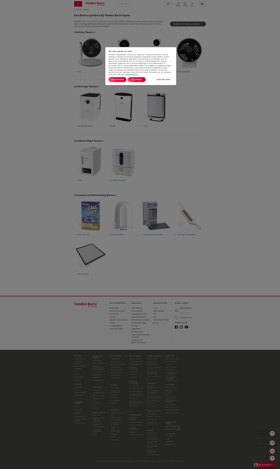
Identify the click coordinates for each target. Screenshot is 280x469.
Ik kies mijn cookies (163, 79)
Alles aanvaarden (117, 79)
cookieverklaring (131, 74)
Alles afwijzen (137, 79)
